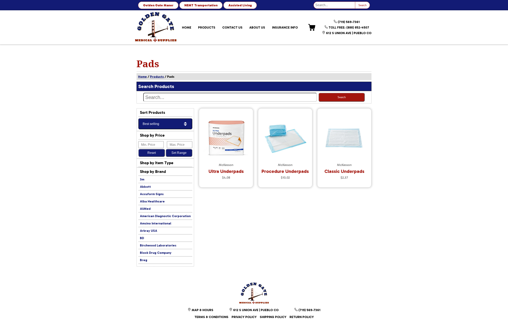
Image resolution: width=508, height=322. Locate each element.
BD (142, 238)
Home (186, 27)
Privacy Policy (244, 317)
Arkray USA (148, 231)
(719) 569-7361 (348, 22)
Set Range (179, 152)
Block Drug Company (155, 253)
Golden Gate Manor (158, 5)
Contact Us (232, 27)
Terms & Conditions (211, 317)
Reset (151, 152)
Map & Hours (202, 310)
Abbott (145, 187)
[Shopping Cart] (312, 27)
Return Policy (302, 317)
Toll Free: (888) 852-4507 (348, 27)
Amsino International (155, 223)
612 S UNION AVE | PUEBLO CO (348, 33)
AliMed (145, 209)
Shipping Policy (273, 317)
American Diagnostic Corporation (165, 216)
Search (362, 5)
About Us (257, 27)
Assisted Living (240, 5)
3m (142, 179)
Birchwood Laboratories (158, 245)
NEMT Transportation (200, 5)
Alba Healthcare (152, 201)
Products (206, 27)
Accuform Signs (152, 194)
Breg (143, 260)
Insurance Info (285, 27)
